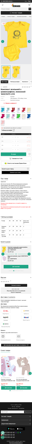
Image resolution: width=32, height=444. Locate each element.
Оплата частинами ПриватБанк (16, 163)
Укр (26, 1)
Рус (29, 1)
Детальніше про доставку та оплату (15, 345)
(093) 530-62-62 (9, 437)
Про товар (4, 81)
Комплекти (25, 81)
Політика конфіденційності (16, 442)
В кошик (13, 154)
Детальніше (16, 266)
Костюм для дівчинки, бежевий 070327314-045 (22, 380)
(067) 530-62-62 (9, 432)
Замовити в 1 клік (17, 158)
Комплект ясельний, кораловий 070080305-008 (8, 380)
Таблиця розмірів (14, 81)
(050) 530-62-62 (9, 435)
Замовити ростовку (15, 172)
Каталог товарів (17, 13)
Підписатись (27, 411)
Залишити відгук (16, 285)
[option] (6, 72)
